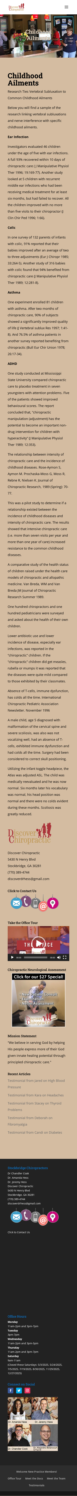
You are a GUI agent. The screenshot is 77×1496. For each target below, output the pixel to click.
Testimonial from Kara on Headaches (36, 1095)
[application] (38, 943)
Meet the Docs (34, 1478)
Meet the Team (56, 1478)
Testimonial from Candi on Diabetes (35, 1132)
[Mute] (59, 957)
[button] (38, 943)
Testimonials (36, 1485)
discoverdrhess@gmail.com (28, 879)
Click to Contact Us (19, 1232)
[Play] (12, 957)
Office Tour (14, 1478)
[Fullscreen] (64, 957)
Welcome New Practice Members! (36, 1471)
